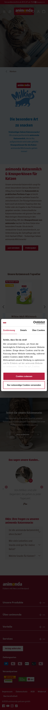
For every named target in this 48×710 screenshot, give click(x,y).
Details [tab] (23, 330)
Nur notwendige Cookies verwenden (24, 385)
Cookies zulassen (24, 376)
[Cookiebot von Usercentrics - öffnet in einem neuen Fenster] (34, 323)
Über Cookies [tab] (38, 330)
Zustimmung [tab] (9, 330)
